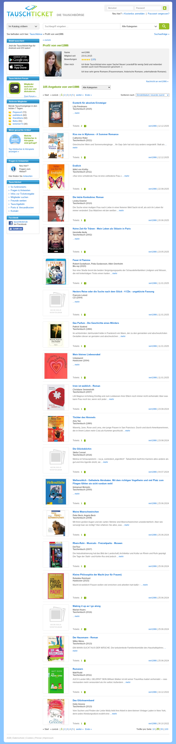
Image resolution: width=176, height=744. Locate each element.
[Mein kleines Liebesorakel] (56, 378)
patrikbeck (17, 115)
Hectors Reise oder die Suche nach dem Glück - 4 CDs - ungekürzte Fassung (113, 291)
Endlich (77, 165)
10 (153, 729)
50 (162, 729)
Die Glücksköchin (82, 449)
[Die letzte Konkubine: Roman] (56, 221)
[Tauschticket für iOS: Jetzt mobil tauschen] (19, 69)
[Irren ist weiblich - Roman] (56, 409)
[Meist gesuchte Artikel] (15, 144)
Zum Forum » (30, 96)
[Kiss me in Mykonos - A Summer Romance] (56, 158)
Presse (38, 738)
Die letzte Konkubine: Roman (88, 197)
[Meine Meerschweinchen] (56, 535)
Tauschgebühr (18, 204)
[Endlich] (56, 189)
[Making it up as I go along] (56, 630)
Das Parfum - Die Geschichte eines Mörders (96, 323)
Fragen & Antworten (20, 190)
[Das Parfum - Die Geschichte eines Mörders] (56, 346)
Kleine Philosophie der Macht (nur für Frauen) (97, 574)
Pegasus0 (17, 112)
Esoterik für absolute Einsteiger (89, 103)
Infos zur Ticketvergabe (22, 193)
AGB (9, 738)
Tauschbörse (36, 34)
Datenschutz (18, 738)
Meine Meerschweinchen (86, 511)
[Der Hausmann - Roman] (56, 661)
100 (166, 729)
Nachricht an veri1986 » (157, 81)
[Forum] (15, 93)
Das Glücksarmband (83, 700)
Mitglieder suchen (19, 197)
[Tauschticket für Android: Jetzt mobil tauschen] (19, 62)
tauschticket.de (21, 222)
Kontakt (14, 211)
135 (93, 59)
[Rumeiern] (56, 692)
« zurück (47, 40)
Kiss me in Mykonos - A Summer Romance (95, 134)
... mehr (76, 113)
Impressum (48, 738)
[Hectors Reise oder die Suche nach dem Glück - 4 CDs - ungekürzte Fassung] (56, 315)
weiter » (80, 95)
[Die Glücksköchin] (56, 472)
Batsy (15, 121)
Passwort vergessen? (158, 13)
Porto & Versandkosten (22, 207)
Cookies (30, 738)
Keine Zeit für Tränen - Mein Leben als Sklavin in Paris (102, 228)
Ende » (88, 95)
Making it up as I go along (87, 606)
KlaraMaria (18, 118)
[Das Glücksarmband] (56, 724)
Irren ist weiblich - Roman (86, 386)
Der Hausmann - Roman (85, 637)
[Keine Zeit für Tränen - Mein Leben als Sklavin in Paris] (56, 252)
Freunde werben (18, 200)
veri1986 (152, 126)
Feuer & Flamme (81, 260)
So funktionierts (18, 187)
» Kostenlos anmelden (133, 13)
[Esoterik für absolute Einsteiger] (56, 126)
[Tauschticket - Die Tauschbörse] (30, 12)
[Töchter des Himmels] (56, 441)
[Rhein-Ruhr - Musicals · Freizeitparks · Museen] (56, 567)
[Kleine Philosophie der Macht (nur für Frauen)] (56, 598)
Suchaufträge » (161, 34)
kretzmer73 (18, 124)
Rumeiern (78, 669)
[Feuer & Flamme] (56, 284)
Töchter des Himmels (84, 417)
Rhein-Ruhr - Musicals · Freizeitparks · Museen (97, 543)
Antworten (27, 176)
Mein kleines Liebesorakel (86, 354)
